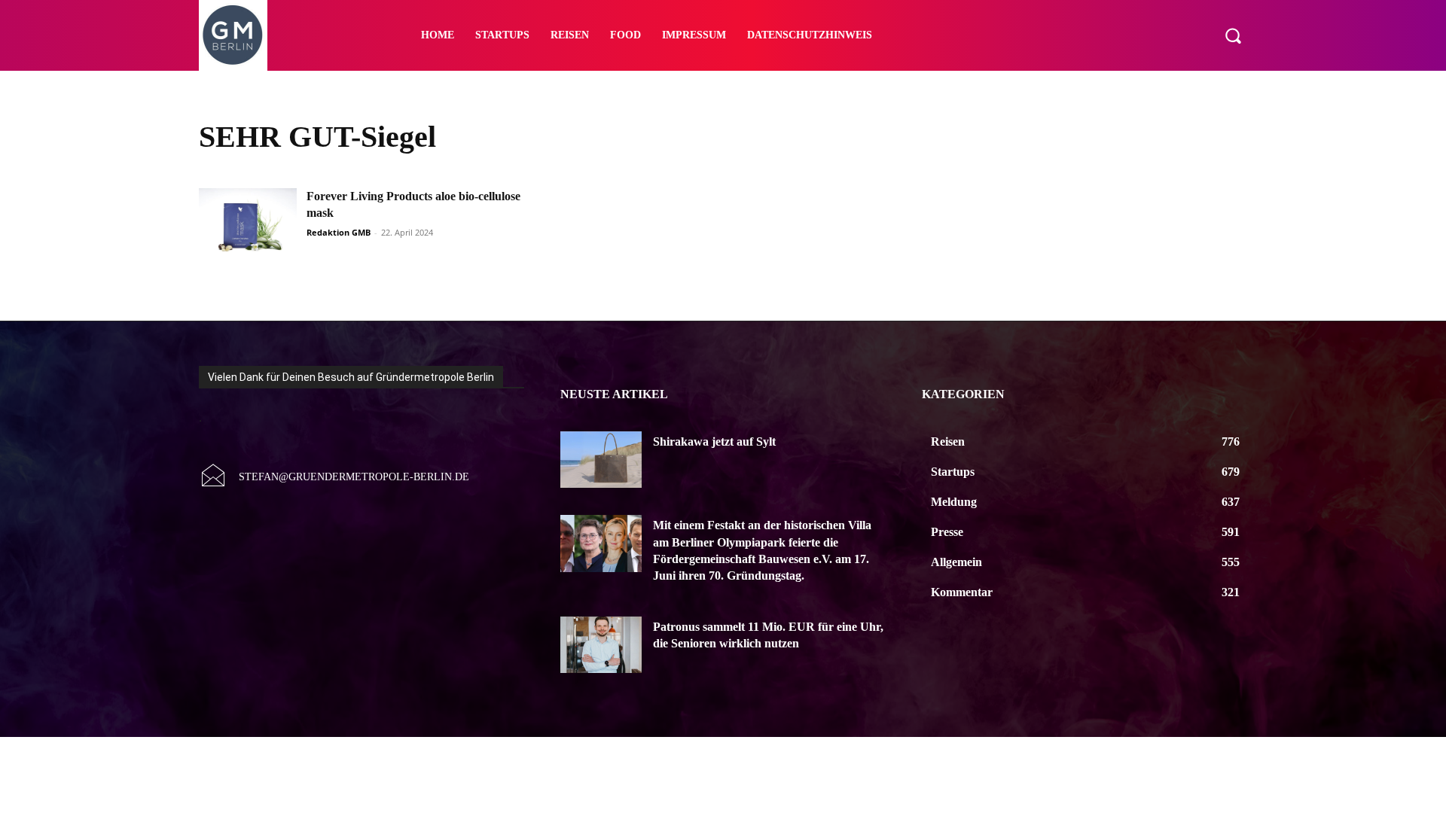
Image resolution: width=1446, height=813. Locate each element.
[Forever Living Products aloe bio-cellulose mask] (248, 222)
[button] (1233, 35)
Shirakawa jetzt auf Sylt (714, 441)
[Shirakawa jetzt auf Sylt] (601, 460)
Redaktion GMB (339, 232)
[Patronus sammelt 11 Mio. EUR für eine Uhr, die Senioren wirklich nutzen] (601, 645)
